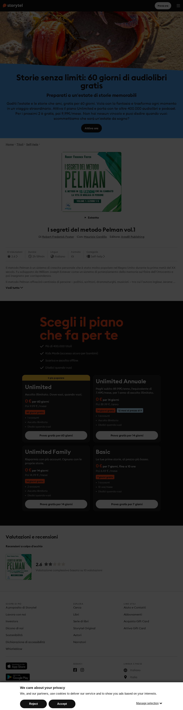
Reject (33, 703)
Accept (62, 703)
